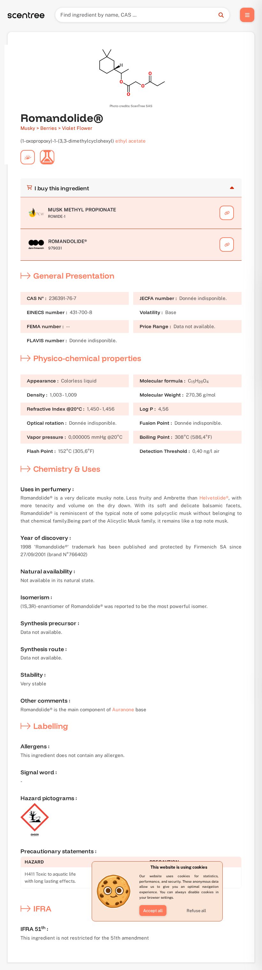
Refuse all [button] (196, 910)
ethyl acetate (130, 141)
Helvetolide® (213, 498)
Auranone (123, 709)
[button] (152, 910)
